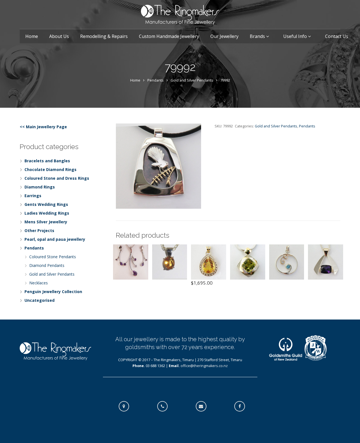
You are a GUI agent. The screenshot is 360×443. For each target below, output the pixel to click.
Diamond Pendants (46, 265)
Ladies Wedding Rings (46, 213)
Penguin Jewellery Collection (53, 291)
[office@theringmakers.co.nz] (204, 406)
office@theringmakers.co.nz (204, 365)
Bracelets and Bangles (47, 160)
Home (135, 80)
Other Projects (39, 230)
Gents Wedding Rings (46, 204)
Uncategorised (39, 300)
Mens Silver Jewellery (45, 221)
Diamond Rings (39, 187)
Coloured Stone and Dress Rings (56, 178)
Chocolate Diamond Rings (50, 169)
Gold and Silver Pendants (192, 80)
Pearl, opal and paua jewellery (54, 239)
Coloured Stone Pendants (52, 256)
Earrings (32, 195)
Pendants (155, 80)
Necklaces (38, 282)
